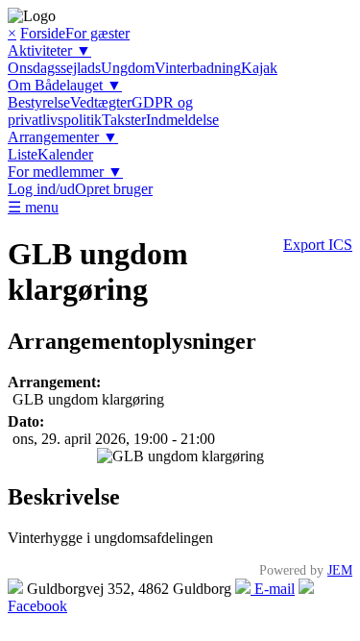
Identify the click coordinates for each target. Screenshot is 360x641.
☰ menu (33, 207)
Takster (124, 119)
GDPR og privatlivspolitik (100, 111)
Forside (42, 33)
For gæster (97, 33)
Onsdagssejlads (54, 68)
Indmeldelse (182, 119)
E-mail (273, 588)
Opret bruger (114, 189)
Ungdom (128, 68)
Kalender (65, 154)
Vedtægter (101, 102)
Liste (22, 154)
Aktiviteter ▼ (49, 50)
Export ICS (317, 244)
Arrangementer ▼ (63, 137)
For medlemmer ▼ (65, 171)
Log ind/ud (41, 189)
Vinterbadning (198, 68)
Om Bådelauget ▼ (65, 85)
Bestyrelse (39, 102)
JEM (339, 570)
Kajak (259, 68)
